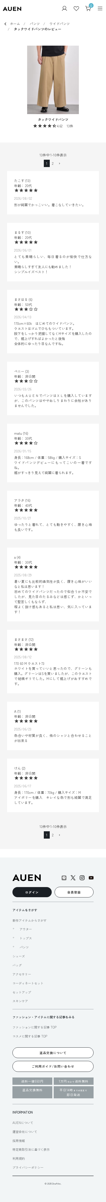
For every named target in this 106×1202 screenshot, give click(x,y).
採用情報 (18, 1140)
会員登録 (74, 892)
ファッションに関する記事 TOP (34, 1027)
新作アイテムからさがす (29, 920)
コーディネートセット (28, 983)
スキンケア (20, 1001)
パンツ (35, 23)
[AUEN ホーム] (12, 8)
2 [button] (52, 163)
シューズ (18, 956)
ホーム (15, 23)
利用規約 (18, 1158)
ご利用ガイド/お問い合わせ (53, 1066)
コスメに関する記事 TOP (29, 1036)
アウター (26, 929)
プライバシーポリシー (28, 1167)
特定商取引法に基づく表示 (31, 1149)
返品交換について (53, 1052)
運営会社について (24, 1131)
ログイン (32, 892)
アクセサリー (21, 974)
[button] (59, 164)
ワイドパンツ (59, 23)
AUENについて (22, 1122)
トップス (26, 938)
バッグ (17, 965)
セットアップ (21, 992)
